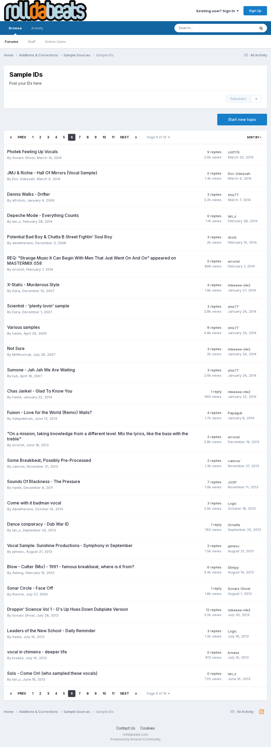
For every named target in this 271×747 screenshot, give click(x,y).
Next (124, 137)
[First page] (11, 137)
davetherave (22, 243)
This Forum (239, 28)
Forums (11, 41)
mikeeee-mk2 (239, 285)
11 (113, 137)
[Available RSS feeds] (261, 712)
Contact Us (125, 728)
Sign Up (255, 10)
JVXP (232, 482)
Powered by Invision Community (135, 739)
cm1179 (234, 152)
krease (18, 658)
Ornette (234, 525)
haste (16, 333)
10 (104, 137)
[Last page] (136, 137)
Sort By (253, 137)
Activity (37, 28)
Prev (22, 137)
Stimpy (233, 567)
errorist (18, 269)
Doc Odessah (23, 179)
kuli (15, 376)
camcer (18, 466)
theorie (18, 594)
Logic (232, 503)
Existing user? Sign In (216, 11)
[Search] (261, 28)
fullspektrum (22, 418)
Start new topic (242, 119)
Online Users (55, 41)
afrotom (18, 200)
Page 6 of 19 (157, 137)
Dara (16, 291)
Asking (17, 573)
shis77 (233, 195)
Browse (15, 28)
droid (232, 237)
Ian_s (16, 221)
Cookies (147, 728)
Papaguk (235, 413)
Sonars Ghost (23, 158)
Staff (31, 41)
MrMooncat (21, 354)
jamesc (18, 551)
